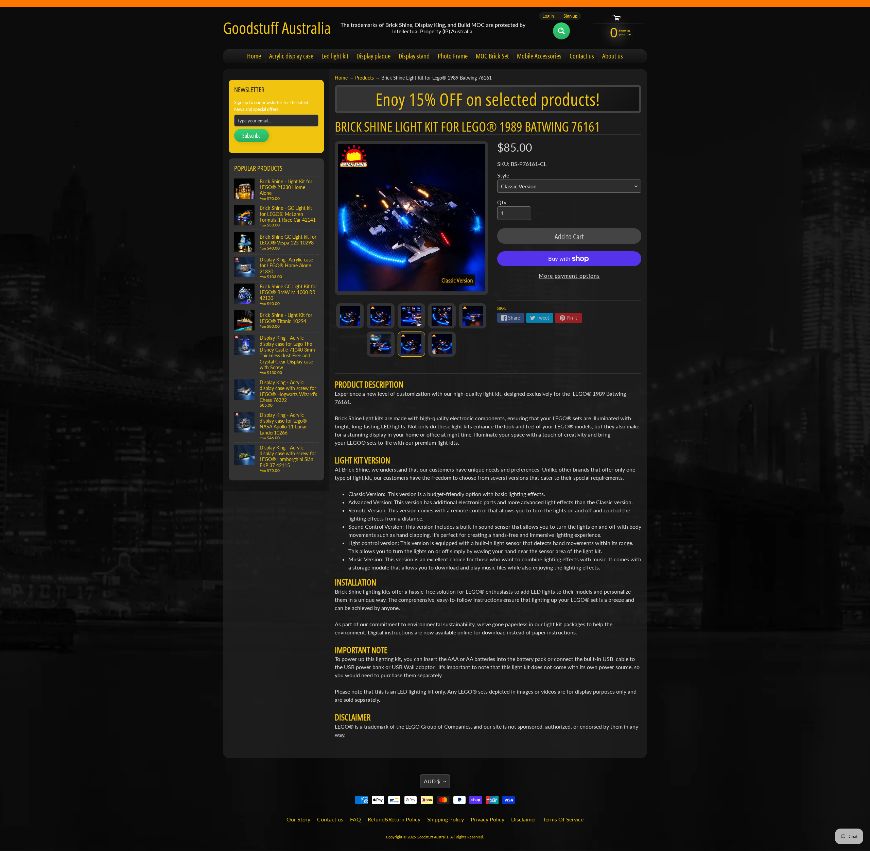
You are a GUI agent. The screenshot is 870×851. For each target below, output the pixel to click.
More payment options (569, 275)
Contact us (582, 56)
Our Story (298, 819)
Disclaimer (523, 819)
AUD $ (432, 781)
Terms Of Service (563, 819)
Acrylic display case (291, 56)
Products (364, 78)
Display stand (414, 56)
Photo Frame (453, 56)
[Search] (561, 30)
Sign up (570, 16)
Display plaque (373, 56)
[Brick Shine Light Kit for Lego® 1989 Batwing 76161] (350, 315)
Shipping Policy (445, 819)
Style (503, 175)
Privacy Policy (487, 819)
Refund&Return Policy (394, 819)
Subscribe (251, 135)
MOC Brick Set (492, 56)
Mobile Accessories (539, 56)
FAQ (355, 819)
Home (254, 56)
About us (612, 56)
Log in (548, 16)
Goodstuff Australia (277, 27)
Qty (501, 202)
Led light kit (334, 56)
